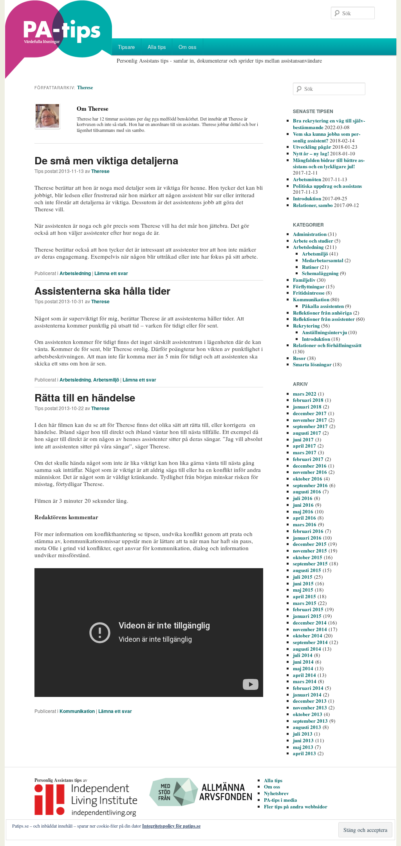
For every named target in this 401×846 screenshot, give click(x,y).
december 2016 (310, 465)
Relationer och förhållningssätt (327, 345)
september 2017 (310, 426)
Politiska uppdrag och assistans (327, 185)
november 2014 (310, 629)
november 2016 (310, 471)
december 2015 (310, 543)
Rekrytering (306, 325)
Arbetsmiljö (106, 379)
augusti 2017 (307, 432)
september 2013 (310, 720)
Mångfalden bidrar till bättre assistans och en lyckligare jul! (329, 163)
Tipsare (126, 46)
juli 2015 (302, 576)
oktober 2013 (307, 714)
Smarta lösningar (312, 364)
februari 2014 (308, 687)
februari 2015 (308, 609)
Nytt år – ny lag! (311, 153)
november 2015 (310, 550)
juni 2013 (303, 740)
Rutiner (310, 266)
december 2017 (310, 413)
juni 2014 (303, 661)
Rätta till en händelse (84, 397)
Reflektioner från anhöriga (322, 312)
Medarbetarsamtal (322, 260)
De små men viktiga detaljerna (106, 160)
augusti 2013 (307, 727)
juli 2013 (302, 733)
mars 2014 (304, 681)
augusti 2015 (307, 570)
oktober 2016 (307, 478)
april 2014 (304, 675)
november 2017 (310, 419)
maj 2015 (303, 589)
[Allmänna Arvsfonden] (210, 804)
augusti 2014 (307, 648)
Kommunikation (77, 711)
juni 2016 (303, 504)
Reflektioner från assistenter (324, 318)
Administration (310, 234)
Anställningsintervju (324, 332)
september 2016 (310, 485)
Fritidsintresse (309, 292)
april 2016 (304, 517)
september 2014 (310, 642)
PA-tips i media (280, 799)
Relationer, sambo (313, 205)
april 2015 (304, 596)
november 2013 (310, 707)
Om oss (188, 46)
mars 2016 (304, 524)
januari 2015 (307, 615)
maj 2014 (303, 668)
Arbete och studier (313, 240)
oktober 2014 (307, 635)
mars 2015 (304, 603)
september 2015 (310, 563)
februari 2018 (308, 399)
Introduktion (307, 198)
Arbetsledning (75, 273)
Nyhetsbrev (276, 793)
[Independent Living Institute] (95, 815)
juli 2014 (302, 655)
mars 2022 (304, 393)
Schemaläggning (320, 273)
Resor (299, 358)
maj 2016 (303, 511)
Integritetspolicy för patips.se (171, 826)
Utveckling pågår (312, 146)
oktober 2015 (307, 557)
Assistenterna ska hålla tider (102, 290)
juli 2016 (302, 498)
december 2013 (310, 700)
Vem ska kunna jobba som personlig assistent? (326, 137)
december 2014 (310, 622)
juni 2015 (303, 583)
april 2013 (304, 753)
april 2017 (304, 445)
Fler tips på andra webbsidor (295, 806)
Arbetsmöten (307, 179)
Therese (85, 87)
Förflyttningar (309, 286)
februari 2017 (308, 459)
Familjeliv (304, 279)
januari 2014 (307, 694)
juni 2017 (303, 439)
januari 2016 (307, 537)
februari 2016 (308, 531)
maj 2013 (303, 747)
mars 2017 (304, 452)
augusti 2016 (307, 491)
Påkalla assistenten (323, 306)
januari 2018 (307, 406)
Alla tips (157, 46)
